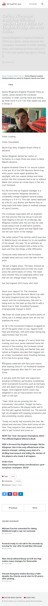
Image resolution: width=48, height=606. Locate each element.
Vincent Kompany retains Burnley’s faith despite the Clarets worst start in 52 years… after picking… (23, 576)
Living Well (30, 597)
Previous (13, 508)
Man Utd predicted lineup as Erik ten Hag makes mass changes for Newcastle (21, 559)
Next (35, 508)
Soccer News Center (12, 597)
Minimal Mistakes (36, 601)
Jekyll (27, 601)
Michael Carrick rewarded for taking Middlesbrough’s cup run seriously (19, 529)
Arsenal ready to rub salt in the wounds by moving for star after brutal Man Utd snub (22, 544)
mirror (13, 476)
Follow (10, 85)
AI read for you (14, 4)
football (18, 481)
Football (33, 4)
